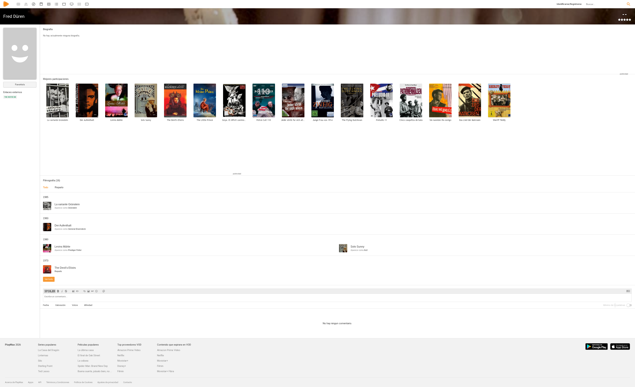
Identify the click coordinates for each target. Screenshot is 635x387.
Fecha (46, 305)
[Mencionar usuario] (104, 291)
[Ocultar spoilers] (50, 291)
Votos (75, 305)
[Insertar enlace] (84, 291)
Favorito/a (20, 84)
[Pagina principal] (6, 6)
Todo (45, 187)
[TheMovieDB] (10, 99)
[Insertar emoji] (96, 291)
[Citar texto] (73, 291)
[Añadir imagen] (88, 291)
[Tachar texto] (66, 291)
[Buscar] (628, 4)
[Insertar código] (77, 291)
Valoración (60, 305)
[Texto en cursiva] (62, 291)
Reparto (59, 187)
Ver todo (49, 279)
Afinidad (88, 305)
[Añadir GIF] (92, 291)
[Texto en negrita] (58, 291)
